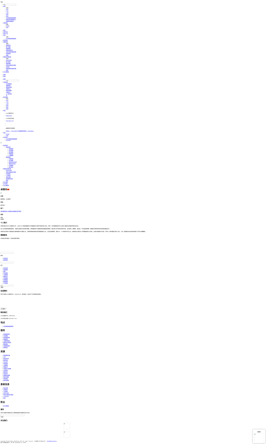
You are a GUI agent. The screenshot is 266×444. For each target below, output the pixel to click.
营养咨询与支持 (13, 162)
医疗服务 (5, 40)
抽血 (7, 55)
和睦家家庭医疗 (10, 21)
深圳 (7, 108)
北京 (7, 9)
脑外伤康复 (6, 380)
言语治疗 (5, 373)
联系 (7, 70)
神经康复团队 (6, 334)
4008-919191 (9, 115)
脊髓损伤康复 (6, 375)
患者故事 (8, 63)
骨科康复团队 (4, 211)
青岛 (7, 16)
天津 (7, 14)
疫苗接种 (8, 53)
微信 (4, 76)
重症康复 (8, 157)
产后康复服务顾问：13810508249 (25, 131)
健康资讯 (8, 45)
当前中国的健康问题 (11, 52)
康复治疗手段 (12, 163)
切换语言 (5, 23)
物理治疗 (5, 367)
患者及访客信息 (7, 56)
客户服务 (8, 61)
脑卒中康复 (6, 377)
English (7, 25)
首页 (4, 30)
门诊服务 (8, 175)
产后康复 (5, 283)
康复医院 (5, 260)
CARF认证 (6, 396)
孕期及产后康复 (7, 368)
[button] (134, 79)
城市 (4, 6)
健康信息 (5, 42)
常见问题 (8, 177)
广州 (7, 11)
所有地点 (5, 258)
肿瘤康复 (11, 153)
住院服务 (8, 173)
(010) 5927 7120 (9, 120)
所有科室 (5, 268)
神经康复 (11, 148)
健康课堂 (8, 48)
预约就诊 (5, 32)
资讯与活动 (9, 60)
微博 (4, 74)
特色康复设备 (6, 355)
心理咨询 (5, 370)
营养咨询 (5, 360)
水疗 (4, 357)
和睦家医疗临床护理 (11, 68)
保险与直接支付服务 (11, 65)
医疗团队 (11, 167)
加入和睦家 (6, 71)
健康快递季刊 (9, 50)
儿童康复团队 (6, 340)
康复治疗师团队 (7, 342)
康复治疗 (5, 276)
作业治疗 (5, 362)
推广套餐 (8, 47)
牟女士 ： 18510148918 (11, 131)
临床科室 (8, 147)
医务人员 (5, 33)
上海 (7, 13)
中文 (7, 27)
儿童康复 (11, 155)
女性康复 (11, 150)
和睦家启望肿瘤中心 (11, 19)
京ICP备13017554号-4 (52, 441)
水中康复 (11, 160)
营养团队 (5, 347)
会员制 (7, 66)
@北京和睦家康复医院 (11, 139)
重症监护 (5, 372)
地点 (4, 35)
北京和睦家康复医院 (11, 18)
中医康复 (11, 158)
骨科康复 (11, 152)
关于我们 (5, 183)
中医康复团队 (6, 345)
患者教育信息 (9, 178)
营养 (4, 271)
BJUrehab (8, 140)
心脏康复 (11, 165)
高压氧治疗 (6, 358)
